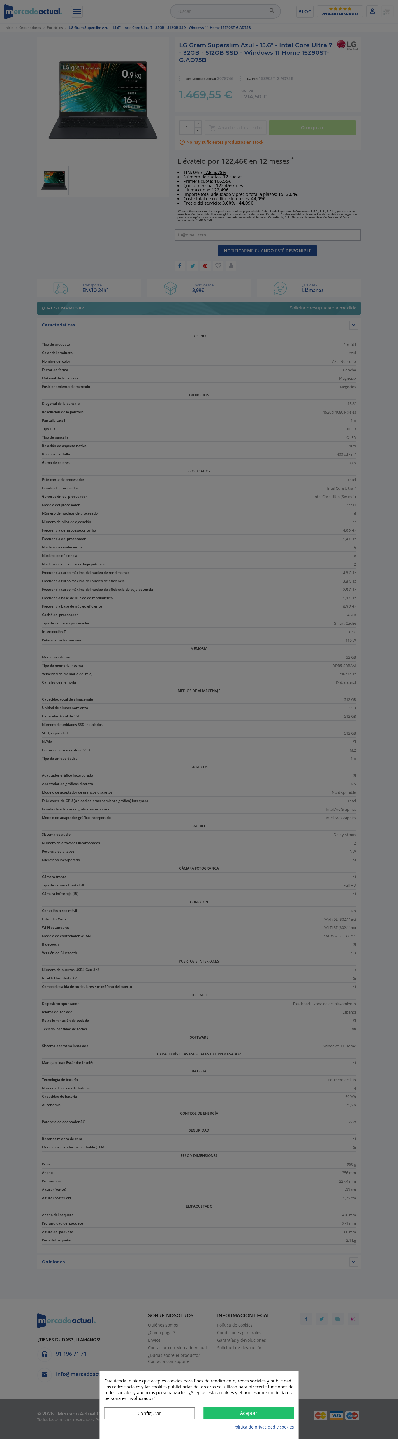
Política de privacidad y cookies (263, 1427)
